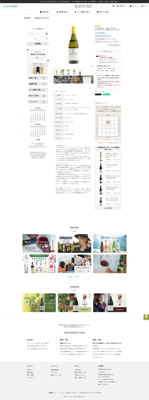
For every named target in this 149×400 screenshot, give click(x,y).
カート (145, 6)
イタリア (67, 95)
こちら (69, 343)
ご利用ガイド (122, 6)
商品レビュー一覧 (56, 375)
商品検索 (38, 43)
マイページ (135, 6)
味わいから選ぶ (104, 12)
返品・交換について (80, 377)
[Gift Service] (38, 68)
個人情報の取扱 (97, 392)
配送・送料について (80, 372)
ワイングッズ (31, 377)
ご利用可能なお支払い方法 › (103, 66)
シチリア (74, 95)
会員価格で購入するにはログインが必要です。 (107, 41)
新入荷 (29, 370)
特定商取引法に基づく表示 (86, 392)
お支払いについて (79, 375)
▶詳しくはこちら (103, 384)
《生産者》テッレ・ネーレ (41, 18)
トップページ (61, 392)
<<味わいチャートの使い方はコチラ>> (109, 142)
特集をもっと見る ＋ (74, 276)
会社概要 (68, 392)
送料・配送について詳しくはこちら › (108, 62)
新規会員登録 (55, 370)
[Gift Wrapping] (38, 55)
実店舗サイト (52, 392)
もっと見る (108, 208)
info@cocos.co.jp (108, 379)
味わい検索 (30, 375)
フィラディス (68, 138)
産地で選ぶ (27, 18)
